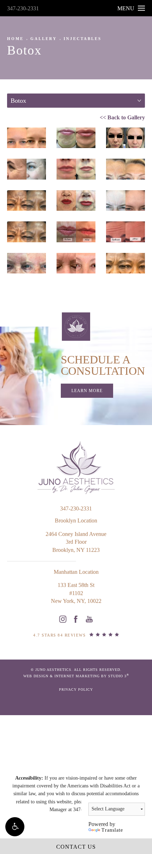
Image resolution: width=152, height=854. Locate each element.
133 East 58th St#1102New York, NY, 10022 (76, 593)
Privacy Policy (76, 689)
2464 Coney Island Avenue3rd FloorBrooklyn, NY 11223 (76, 542)
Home (15, 38)
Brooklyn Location (76, 521)
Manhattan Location (76, 572)
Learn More (87, 390)
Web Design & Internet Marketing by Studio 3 (76, 675)
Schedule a (103, 365)
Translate (112, 830)
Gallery (43, 38)
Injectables (82, 38)
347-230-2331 (23, 8)
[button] (14, 826)
